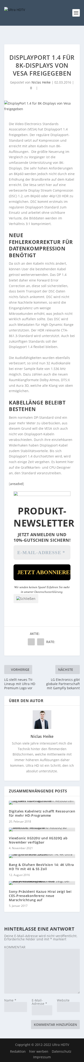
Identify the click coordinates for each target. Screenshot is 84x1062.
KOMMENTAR (14, 947)
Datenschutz (61, 1051)
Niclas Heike (41, 82)
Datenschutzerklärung (48, 592)
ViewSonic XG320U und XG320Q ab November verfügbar (38, 840)
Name (10, 1000)
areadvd (16, 484)
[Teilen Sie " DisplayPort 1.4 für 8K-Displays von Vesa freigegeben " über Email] (31, 642)
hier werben (38, 1051)
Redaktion (18, 1051)
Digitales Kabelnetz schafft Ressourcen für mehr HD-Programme (42, 813)
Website (63, 1000)
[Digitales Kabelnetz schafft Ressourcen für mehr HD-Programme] (42, 803)
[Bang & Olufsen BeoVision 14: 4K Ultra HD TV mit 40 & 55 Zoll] (42, 856)
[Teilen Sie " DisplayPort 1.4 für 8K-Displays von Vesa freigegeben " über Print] (40, 642)
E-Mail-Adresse (39, 1002)
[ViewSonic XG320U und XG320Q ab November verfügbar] (42, 829)
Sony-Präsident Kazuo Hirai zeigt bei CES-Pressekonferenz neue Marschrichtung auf (40, 895)
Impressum (42, 1057)
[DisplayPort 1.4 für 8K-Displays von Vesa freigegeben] (42, 106)
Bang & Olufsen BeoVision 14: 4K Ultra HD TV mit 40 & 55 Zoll (41, 866)
